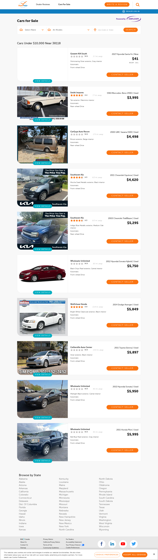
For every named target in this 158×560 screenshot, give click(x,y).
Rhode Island (105, 495)
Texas (102, 507)
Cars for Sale (64, 5)
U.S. (21, 539)
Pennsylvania (105, 492)
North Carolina (66, 530)
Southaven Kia (77, 175)
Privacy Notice (48, 539)
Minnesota (64, 498)
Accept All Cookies (134, 554)
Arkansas (23, 488)
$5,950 (132, 391)
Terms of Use (47, 545)
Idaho (22, 517)
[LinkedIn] (112, 544)
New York (64, 526)
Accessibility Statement (74, 542)
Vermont (103, 514)
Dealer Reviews (43, 5)
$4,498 (132, 137)
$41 (135, 59)
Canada (27, 539)
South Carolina (106, 498)
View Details (42, 81)
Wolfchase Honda (78, 304)
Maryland (63, 488)
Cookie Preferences (72, 548)
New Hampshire (67, 517)
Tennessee (104, 504)
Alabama (23, 479)
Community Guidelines (51, 548)
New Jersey (65, 520)
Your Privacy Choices (73, 545)
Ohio (101, 482)
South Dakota (106, 501)
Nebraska (63, 511)
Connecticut (25, 498)
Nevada (63, 514)
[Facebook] (101, 544)
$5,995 (132, 434)
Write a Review (117, 5)
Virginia (102, 517)
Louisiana (63, 482)
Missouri (63, 504)
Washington (105, 520)
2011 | (124, 175)
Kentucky (64, 479)
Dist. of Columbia (28, 504)
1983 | (122, 93)
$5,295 (132, 223)
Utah (101, 511)
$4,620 (132, 180)
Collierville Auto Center (81, 347)
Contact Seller (122, 75)
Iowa (21, 526)
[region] (79, 554)
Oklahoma (104, 485)
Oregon (103, 488)
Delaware (23, 501)
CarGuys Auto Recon (80, 132)
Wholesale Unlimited (80, 261)
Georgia (23, 511)
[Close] (154, 554)
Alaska (22, 482)
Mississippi (64, 501)
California (23, 492)
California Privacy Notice (51, 542)
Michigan (63, 495)
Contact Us (24, 545)
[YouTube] (123, 544)
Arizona (22, 485)
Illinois (22, 520)
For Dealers (70, 539)
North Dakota (106, 479)
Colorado (23, 495)
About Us (23, 542)
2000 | (124, 132)
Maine (62, 485)
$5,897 (132, 352)
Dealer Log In (132, 11)
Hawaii (22, 514)
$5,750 (132, 266)
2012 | (122, 262)
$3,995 (132, 98)
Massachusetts (66, 492)
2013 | (125, 387)
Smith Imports (77, 93)
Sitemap (23, 548)
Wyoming (104, 530)
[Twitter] (134, 544)
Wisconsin (104, 526)
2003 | (123, 218)
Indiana (22, 523)
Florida (22, 507)
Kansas (22, 530)
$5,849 (132, 309)
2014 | (125, 305)
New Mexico (65, 523)
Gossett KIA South (78, 54)
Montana (63, 507)
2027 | (125, 54)
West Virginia (105, 523)
